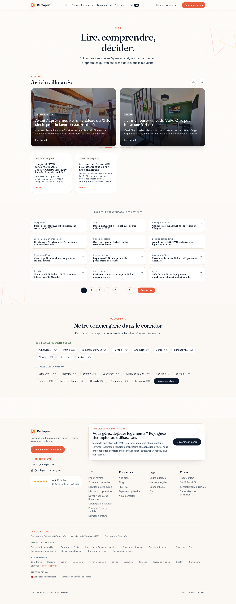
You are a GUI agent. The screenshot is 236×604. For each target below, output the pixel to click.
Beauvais (142, 381)
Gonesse (46, 381)
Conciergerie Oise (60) (116, 536)
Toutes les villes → (51, 566)
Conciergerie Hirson (97, 551)
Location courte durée (100, 486)
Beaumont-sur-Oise (94, 349)
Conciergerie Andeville (159, 547)
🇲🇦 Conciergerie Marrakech (43, 577)
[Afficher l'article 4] (122, 147)
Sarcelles (183, 373)
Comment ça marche (83, 5)
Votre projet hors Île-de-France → (78, 577)
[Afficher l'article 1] (101, 147)
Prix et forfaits (95, 477)
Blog (121, 482)
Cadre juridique (157, 477)
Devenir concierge (187, 441)
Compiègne (119, 381)
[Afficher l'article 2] (107, 147)
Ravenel (121, 349)
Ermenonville (183, 349)
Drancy (89, 373)
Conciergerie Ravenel (132, 547)
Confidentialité (157, 486)
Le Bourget (111, 373)
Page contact (187, 477)
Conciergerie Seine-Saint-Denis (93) (48, 536)
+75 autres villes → (167, 381)
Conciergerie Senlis (185, 547)
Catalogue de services (100, 503)
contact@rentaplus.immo (44, 464)
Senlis (161, 349)
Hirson (65, 357)
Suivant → (146, 290)
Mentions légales (158, 482)
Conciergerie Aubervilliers (43, 547)
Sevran (162, 373)
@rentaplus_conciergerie (48, 470)
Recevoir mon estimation (48, 449)
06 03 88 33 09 (41, 459)
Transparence (104, 5)
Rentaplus (44, 5)
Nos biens (120, 5)
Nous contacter (127, 495)
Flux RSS (123, 486)
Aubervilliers (48, 349)
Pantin (69, 349)
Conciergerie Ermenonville (43, 551)
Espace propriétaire (167, 5)
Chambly (46, 357)
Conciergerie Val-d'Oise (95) (85, 536)
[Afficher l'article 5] (128, 147)
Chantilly (97, 381)
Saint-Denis (47, 373)
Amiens (84, 357)
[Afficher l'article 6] (135, 147)
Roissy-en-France (71, 381)
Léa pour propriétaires (100, 491)
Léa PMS (201, 592)
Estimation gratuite (98, 515)
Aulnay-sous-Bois (138, 373)
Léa (134, 5)
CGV (151, 491)
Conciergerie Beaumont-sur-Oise (101, 547)
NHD (193, 592)
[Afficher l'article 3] (114, 147)
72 (130, 290)
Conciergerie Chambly (72, 551)
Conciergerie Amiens (123, 551)
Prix (67, 5)
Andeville (141, 349)
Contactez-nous (193, 5)
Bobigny (69, 373)
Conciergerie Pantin (70, 547)
